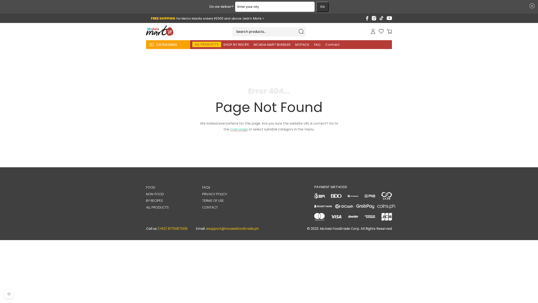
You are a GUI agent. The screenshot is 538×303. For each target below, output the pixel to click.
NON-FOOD (155, 194)
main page (239, 129)
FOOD (150, 187)
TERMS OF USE (213, 200)
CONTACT (210, 207)
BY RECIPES (154, 200)
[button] (531, 6)
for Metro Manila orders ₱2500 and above (207, 18)
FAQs (206, 187)
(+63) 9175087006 (172, 228)
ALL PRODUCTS (157, 207)
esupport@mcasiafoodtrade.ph (232, 228)
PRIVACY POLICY (214, 194)
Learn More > (253, 18)
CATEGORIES (166, 45)
